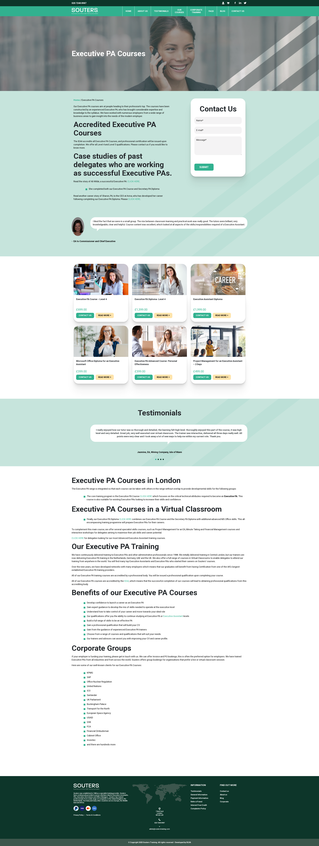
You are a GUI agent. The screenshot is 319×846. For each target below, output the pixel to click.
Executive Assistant (173, 616)
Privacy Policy (78, 815)
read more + (104, 315)
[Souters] (85, 15)
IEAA (126, 581)
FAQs (211, 11)
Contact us (238, 11)
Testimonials (161, 11)
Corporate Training (196, 11)
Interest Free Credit (199, 805)
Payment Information (199, 798)
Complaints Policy (198, 809)
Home (128, 11)
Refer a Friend (196, 802)
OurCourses (179, 11)
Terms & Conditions (93, 815)
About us (143, 11)
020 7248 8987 (79, 3)
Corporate (224, 802)
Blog (222, 11)
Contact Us (85, 315)
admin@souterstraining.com (159, 829)
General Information (199, 795)
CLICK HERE (133, 181)
